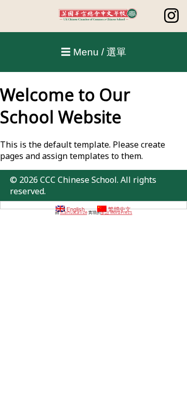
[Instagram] (171, 19)
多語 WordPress (116, 212)
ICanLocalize (73, 212)
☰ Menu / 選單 (93, 52)
